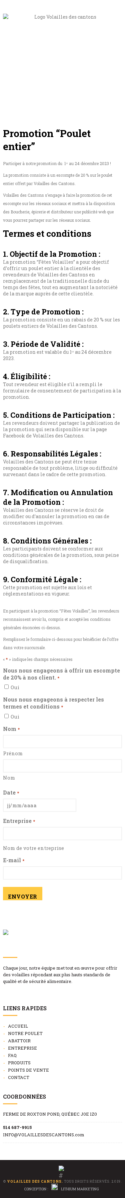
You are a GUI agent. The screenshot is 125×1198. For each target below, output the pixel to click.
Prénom (13, 753)
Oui (15, 687)
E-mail (13, 860)
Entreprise (19, 820)
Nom (9, 777)
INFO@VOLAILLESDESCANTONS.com (43, 1135)
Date (11, 792)
